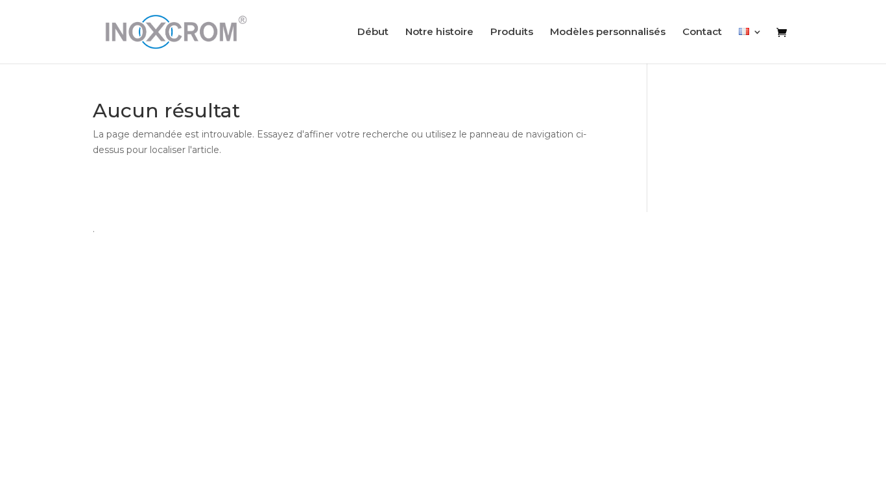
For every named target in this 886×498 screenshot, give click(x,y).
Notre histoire (439, 32)
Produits (511, 32)
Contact (702, 32)
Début (373, 32)
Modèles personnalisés (607, 32)
